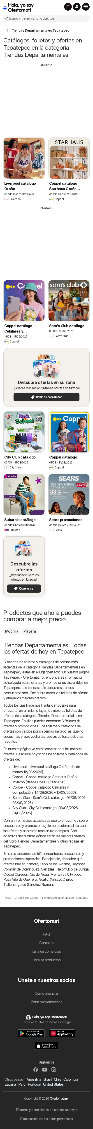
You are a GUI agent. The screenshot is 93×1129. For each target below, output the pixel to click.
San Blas (47, 869)
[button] (77, 7)
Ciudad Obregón (15, 874)
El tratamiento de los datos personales (46, 1119)
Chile (57, 1079)
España (10, 1084)
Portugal (34, 1084)
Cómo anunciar (46, 993)
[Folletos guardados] (68, 7)
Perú (22, 1084)
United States (53, 1084)
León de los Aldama (55, 864)
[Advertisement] (46, 99)
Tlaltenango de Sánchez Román (28, 884)
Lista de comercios (46, 951)
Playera (29, 631)
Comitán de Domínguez (21, 869)
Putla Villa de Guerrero (20, 879)
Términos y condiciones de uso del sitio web (46, 1110)
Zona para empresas (46, 1002)
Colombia (70, 1079)
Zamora (32, 864)
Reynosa (78, 864)
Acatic (43, 879)
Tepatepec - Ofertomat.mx (23, 677)
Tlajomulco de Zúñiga (72, 869)
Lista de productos (47, 960)
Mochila (11, 631)
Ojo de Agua (39, 874)
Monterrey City (61, 874)
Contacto (46, 942)
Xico (77, 874)
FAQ (46, 934)
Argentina (33, 1079)
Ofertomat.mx (59, 1098)
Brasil (48, 1079)
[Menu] (86, 7)
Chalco (68, 879)
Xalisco (55, 879)
